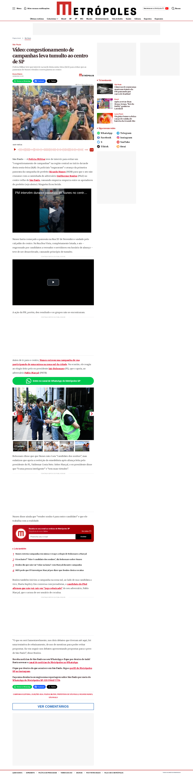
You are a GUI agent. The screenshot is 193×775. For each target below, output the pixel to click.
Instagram (126, 137)
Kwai (123, 146)
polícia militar (50, 694)
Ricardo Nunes (57, 171)
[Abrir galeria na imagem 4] (66, 446)
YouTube (125, 142)
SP (76, 19)
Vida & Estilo (117, 19)
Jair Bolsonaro (56, 368)
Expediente (30, 773)
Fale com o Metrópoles (113, 773)
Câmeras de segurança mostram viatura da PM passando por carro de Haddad (125, 90)
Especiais (159, 19)
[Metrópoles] (96, 8)
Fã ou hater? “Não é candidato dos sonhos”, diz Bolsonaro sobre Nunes (48, 559)
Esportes (148, 19)
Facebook (106, 137)
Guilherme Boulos (67, 176)
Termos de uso (66, 773)
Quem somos (17, 773)
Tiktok (104, 146)
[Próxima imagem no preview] (92, 414)
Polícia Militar (36, 159)
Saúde (128, 19)
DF (70, 19)
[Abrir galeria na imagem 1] (53, 414)
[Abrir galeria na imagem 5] (82, 446)
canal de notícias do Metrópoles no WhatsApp (53, 662)
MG (81, 19)
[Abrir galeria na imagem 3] (51, 446)
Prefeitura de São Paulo (68, 694)
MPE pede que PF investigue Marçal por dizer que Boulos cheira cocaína (49, 570)
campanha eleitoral (22, 694)
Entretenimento (102, 19)
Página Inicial (16, 38)
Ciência (137, 19)
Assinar (83, 537)
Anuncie (79, 773)
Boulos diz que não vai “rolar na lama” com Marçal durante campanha (48, 565)
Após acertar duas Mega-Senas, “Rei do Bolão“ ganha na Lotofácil (124, 105)
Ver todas (85, 531)
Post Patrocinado (93, 773)
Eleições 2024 (37, 694)
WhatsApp (106, 133)
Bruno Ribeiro (17, 74)
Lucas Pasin (118, 114)
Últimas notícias (37, 19)
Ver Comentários (53, 706)
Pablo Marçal (31, 372)
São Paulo (28, 38)
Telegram (125, 133)
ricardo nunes (86, 694)
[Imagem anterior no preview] (14, 414)
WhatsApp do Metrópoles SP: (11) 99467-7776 (36, 680)
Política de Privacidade (47, 773)
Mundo (89, 19)
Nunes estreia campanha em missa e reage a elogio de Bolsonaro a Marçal (51, 554)
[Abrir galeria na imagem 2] (35, 446)
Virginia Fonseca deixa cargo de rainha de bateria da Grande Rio (125, 118)
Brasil (63, 19)
